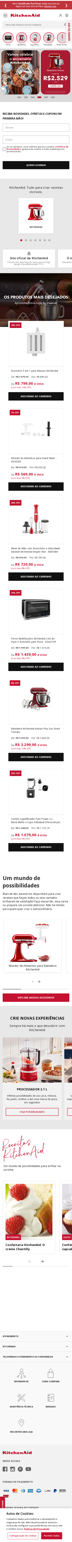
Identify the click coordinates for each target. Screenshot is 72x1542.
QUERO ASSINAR (36, 165)
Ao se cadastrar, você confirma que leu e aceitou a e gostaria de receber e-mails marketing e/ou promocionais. (37, 149)
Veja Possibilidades (32, 1111)
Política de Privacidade (36, 1528)
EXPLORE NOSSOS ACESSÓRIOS (36, 997)
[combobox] (36, 25)
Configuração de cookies (23, 1535)
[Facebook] (5, 1469)
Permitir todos (52, 1535)
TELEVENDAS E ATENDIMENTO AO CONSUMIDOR (28, 1356)
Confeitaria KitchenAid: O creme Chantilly (25, 1247)
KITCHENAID (9, 1346)
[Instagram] (12, 1469)
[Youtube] (28, 1469)
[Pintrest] (20, 1469)
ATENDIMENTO (10, 1336)
